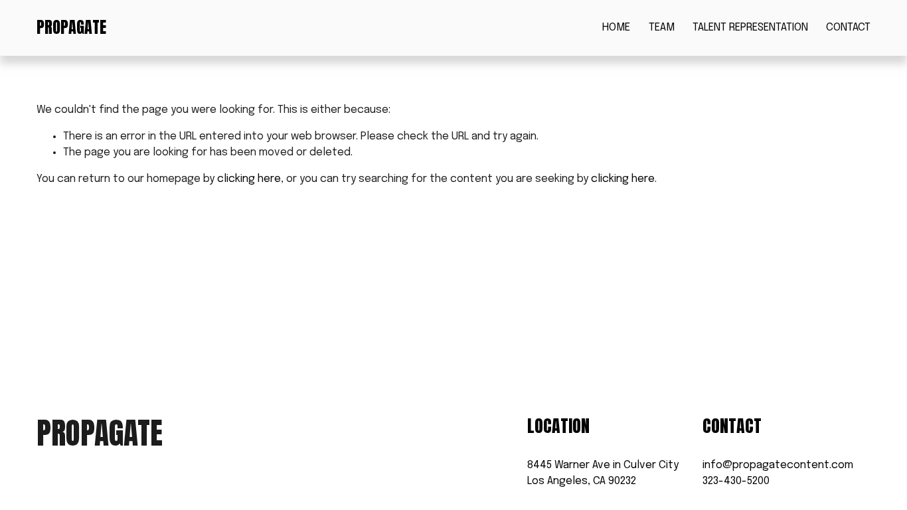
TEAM (662, 27)
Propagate (71, 27)
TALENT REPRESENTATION (750, 27)
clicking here (249, 179)
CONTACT (848, 27)
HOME (616, 27)
